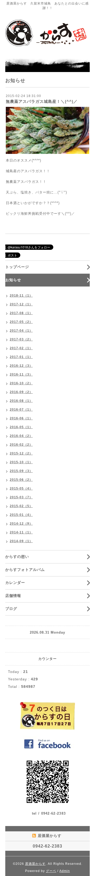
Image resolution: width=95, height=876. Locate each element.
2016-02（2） (21, 445)
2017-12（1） (21, 304)
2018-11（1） (21, 295)
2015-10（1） (21, 462)
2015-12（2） (21, 453)
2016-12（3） (21, 366)
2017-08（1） (21, 313)
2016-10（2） (21, 383)
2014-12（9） (21, 523)
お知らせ (13, 280)
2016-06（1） (21, 418)
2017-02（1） (21, 348)
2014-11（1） (21, 532)
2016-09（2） (21, 392)
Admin (64, 871)
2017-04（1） (21, 330)
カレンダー (15, 582)
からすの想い (17, 556)
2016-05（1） (21, 427)
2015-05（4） (21, 488)
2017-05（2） (21, 322)
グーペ (51, 871)
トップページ (17, 267)
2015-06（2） (21, 480)
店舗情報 (13, 595)
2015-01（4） (21, 515)
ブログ (11, 609)
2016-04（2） (21, 436)
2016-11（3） (21, 374)
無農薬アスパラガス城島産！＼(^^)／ (42, 101)
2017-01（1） (21, 357)
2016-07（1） (21, 409)
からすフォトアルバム (25, 569)
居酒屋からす (35, 864)
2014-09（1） (21, 541)
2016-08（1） (21, 401)
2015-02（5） (21, 506)
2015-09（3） (21, 471)
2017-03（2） (21, 339)
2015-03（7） (21, 497)
